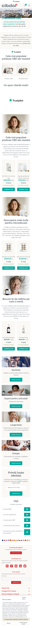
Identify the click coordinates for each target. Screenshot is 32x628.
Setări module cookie (23, 623)
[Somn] (23, 70)
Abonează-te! (16, 493)
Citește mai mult (16, 379)
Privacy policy (24, 597)
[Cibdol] (9, 5)
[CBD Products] (9, 70)
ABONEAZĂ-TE (16, 582)
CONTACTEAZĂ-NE (16, 552)
